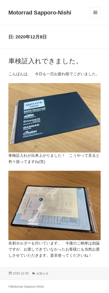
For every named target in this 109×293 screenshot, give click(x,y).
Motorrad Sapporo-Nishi (39, 12)
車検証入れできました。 (45, 61)
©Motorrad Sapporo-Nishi (26, 286)
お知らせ (42, 273)
